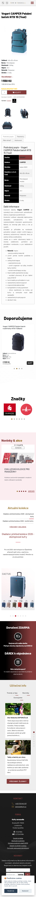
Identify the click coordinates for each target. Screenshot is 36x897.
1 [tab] (14, 368)
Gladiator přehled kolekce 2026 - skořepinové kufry (18, 515)
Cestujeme (18, 697)
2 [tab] (16, 368)
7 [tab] (25, 616)
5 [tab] (21, 419)
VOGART (9, 100)
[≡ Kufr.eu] (18, 3)
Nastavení (25, 891)
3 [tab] (19, 368)
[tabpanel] (18, 345)
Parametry (20, 136)
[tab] (8, 136)
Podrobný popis (8, 136)
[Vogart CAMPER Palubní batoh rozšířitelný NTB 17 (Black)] (18, 345)
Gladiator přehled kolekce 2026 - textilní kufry (18, 521)
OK (27, 874)
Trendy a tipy (12, 693)
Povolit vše (10, 891)
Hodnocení (18, 140)
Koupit (17, 92)
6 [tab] (24, 419)
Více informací (6, 77)
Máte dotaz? (7, 140)
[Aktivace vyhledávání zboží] (3, 3)
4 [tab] (21, 368)
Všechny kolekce (18, 527)
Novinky (26, 693)
